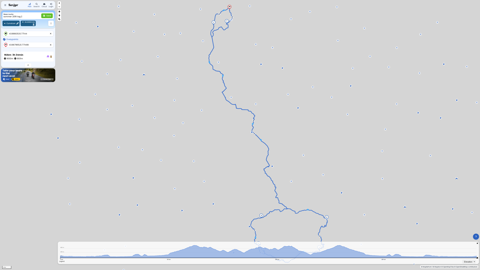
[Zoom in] (59, 3)
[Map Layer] (59, 12)
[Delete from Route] (50, 33)
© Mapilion (437, 267)
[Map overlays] (59, 19)
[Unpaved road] (51, 56)
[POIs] (59, 15)
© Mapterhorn (426, 267)
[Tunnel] (48, 56)
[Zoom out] (59, 6)
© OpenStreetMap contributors (465, 267)
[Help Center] (476, 237)
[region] (240, 135)
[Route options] (51, 23)
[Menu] (5, 5)
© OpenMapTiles (447, 267)
